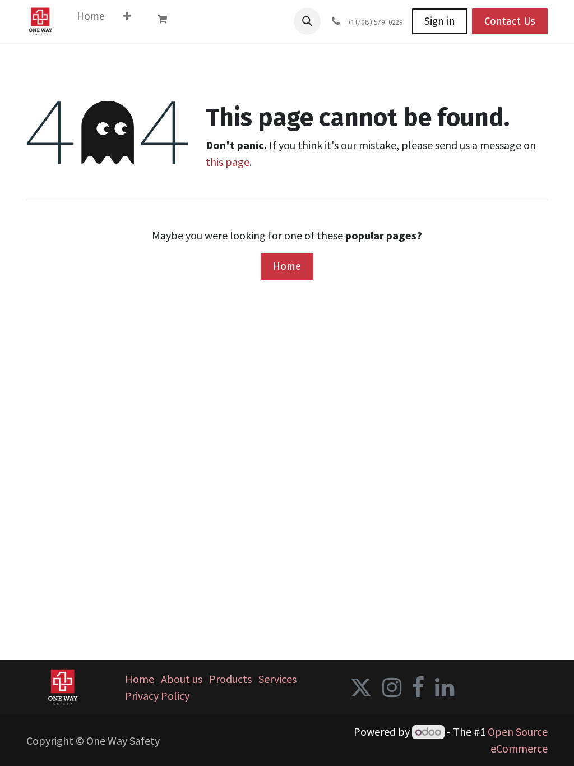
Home (287, 266)
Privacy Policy (157, 696)
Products (230, 679)
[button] (307, 21)
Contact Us (509, 21)
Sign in (439, 21)
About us (181, 679)
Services (277, 679)
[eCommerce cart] (168, 21)
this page (227, 162)
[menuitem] (91, 19)
